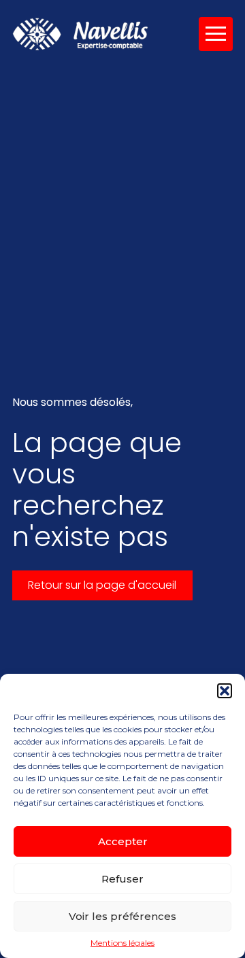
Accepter (123, 841)
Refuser (122, 878)
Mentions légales (122, 943)
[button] (224, 691)
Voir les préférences (122, 916)
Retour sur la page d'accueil (102, 585)
